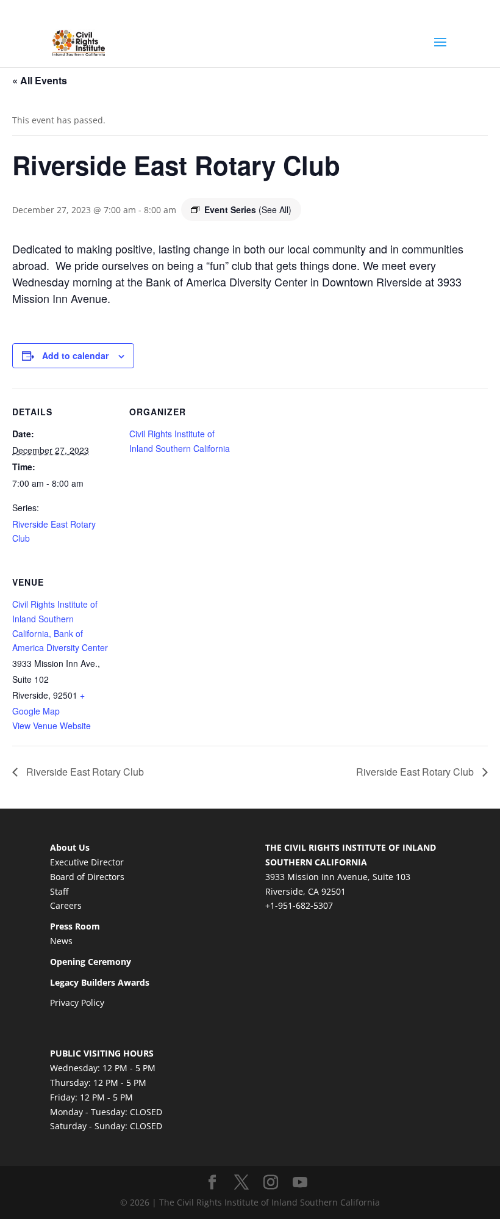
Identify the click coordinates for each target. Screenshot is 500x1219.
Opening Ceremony (90, 961)
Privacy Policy (77, 1002)
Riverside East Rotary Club (84, 772)
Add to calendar (75, 355)
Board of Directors (87, 876)
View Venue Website (51, 725)
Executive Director (87, 862)
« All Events (39, 80)
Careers (66, 905)
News (61, 941)
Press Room (75, 926)
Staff (59, 891)
